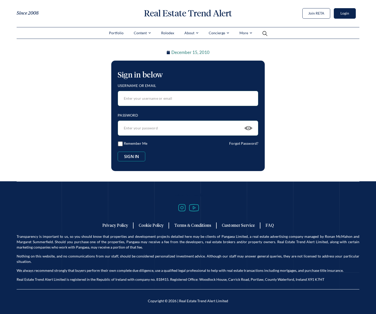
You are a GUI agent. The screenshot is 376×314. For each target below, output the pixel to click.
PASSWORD (128, 115)
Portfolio (116, 33)
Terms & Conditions (192, 225)
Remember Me (135, 143)
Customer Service (238, 225)
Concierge (217, 33)
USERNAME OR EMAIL (137, 85)
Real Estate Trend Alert (188, 13)
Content (140, 33)
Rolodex (167, 33)
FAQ (270, 225)
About (189, 33)
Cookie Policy (151, 225)
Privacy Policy (115, 225)
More (243, 33)
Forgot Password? (243, 143)
